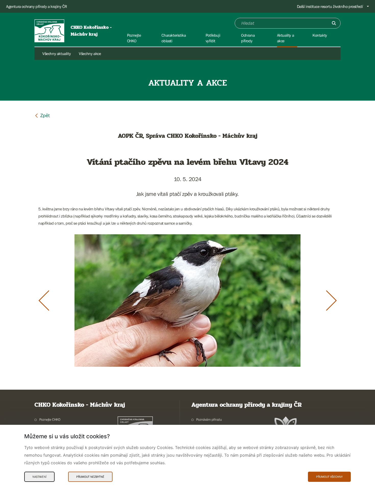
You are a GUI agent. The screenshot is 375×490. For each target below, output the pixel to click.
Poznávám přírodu (209, 419)
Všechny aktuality (56, 53)
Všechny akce (90, 53)
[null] (42, 115)
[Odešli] (334, 23)
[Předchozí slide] (44, 300)
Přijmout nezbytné (90, 477)
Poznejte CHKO (49, 419)
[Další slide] (331, 300)
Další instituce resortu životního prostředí (330, 6)
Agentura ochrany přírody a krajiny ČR (36, 6)
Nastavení (39, 477)
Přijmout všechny (329, 477)
